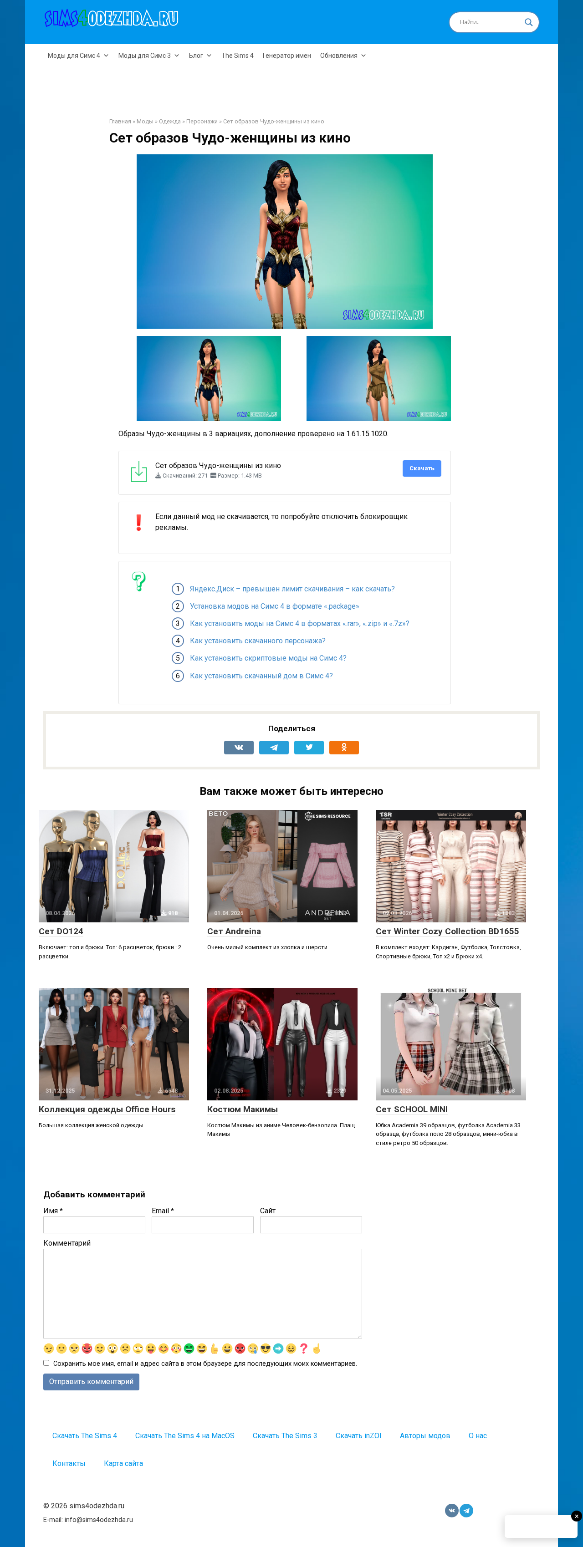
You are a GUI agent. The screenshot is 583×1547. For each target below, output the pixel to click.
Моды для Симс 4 (74, 55)
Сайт (268, 1210)
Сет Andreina (234, 931)
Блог (196, 55)
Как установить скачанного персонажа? (258, 640)
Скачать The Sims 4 (84, 1435)
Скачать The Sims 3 (285, 1435)
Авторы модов (425, 1435)
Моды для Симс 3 (144, 55)
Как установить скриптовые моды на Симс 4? (268, 658)
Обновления (339, 55)
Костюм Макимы (242, 1109)
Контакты (69, 1463)
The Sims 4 (237, 55)
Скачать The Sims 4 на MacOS (185, 1435)
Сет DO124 (61, 931)
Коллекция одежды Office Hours (107, 1109)
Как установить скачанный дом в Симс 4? (261, 676)
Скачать (422, 468)
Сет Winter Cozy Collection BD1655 (447, 931)
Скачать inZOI (359, 1435)
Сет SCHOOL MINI (412, 1109)
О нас (478, 1435)
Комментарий (67, 1243)
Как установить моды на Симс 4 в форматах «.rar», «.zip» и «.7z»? (299, 623)
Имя (53, 1210)
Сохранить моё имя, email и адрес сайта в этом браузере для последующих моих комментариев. (205, 1364)
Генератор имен (287, 55)
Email (163, 1210)
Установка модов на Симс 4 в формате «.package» (274, 606)
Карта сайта (123, 1463)
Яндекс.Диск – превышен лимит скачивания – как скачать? (292, 589)
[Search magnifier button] (528, 22)
